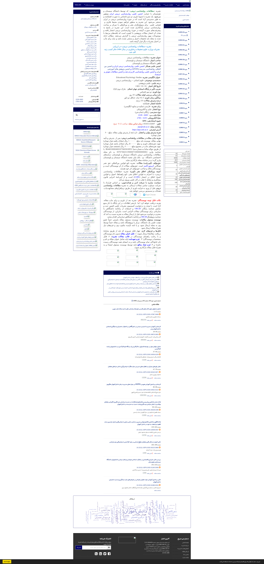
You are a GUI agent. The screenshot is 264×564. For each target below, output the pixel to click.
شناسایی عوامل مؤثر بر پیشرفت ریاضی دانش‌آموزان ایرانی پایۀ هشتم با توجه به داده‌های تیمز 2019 (133, 284)
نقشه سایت (185, 557)
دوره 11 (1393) (182, 93)
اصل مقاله (146, 320)
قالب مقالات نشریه (120, 236)
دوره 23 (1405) (182, 32)
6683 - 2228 (143, 115)
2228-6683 (79, 99)
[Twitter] (104, 554)
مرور (178, 5)
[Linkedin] (100, 554)
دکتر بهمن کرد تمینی (91, 85)
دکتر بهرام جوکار (92, 46)
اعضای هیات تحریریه (183, 548)
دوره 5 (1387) (183, 122)
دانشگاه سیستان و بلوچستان (89, 19)
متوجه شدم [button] (7, 561)
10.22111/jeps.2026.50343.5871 (148, 372)
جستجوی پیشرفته (79, 119)
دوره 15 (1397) (182, 74)
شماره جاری (186, 19)
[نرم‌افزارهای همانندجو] (122, 194)
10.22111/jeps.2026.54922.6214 (148, 389)
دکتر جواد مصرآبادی (91, 64)
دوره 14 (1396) (182, 79)
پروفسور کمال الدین (91, 80)
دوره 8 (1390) (183, 108)
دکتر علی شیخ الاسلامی (90, 54)
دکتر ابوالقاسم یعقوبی (91, 68)
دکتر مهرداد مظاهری (91, 66)
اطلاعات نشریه (169, 5)
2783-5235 (79, 101)
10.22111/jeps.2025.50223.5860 (148, 447)
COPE (137, 177)
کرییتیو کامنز (149, 166)
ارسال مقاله (143, 5)
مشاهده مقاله (157, 320)
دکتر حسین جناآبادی (91, 44)
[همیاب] (135, 194)
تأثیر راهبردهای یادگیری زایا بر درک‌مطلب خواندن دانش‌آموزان (140, 277)
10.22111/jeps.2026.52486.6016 (148, 485)
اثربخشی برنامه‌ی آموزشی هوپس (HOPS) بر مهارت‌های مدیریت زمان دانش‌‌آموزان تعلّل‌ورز (133, 384)
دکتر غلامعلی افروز (92, 37)
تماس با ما (126, 5)
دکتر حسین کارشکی (91, 60)
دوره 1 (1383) (183, 142)
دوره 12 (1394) (182, 88)
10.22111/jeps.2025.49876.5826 (148, 334)
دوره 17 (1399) (182, 64)
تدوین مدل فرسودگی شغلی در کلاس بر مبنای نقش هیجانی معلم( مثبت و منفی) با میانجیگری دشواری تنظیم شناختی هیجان (133, 280)
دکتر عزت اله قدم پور (91, 56)
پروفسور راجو (93, 78)
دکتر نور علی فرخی (91, 58)
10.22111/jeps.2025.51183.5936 (148, 467)
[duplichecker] (149, 194)
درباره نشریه (185, 545)
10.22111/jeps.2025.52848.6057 (148, 429)
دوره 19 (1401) (182, 54)
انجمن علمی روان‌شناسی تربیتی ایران (126, 14)
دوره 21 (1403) (182, 45)
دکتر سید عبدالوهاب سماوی (89, 50)
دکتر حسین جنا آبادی (91, 32)
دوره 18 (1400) (182, 59)
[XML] (132, 300)
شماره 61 (184, 35)
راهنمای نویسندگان (155, 5)
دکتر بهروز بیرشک (91, 42)
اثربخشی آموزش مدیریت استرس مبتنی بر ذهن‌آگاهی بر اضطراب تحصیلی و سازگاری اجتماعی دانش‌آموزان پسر (133, 327)
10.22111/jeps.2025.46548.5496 (148, 409)
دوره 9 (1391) (183, 103)
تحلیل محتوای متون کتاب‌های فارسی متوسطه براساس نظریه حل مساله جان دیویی (137, 308)
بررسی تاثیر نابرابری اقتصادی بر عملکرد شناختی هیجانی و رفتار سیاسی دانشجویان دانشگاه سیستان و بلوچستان (134, 460)
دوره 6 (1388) (183, 117)
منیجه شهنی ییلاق (92, 52)
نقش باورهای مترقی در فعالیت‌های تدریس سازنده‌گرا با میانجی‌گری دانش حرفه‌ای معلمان (134, 366)
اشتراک (79, 547)
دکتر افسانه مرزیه (92, 62)
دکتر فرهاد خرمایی (91, 48)
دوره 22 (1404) (182, 40)
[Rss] (96, 554)
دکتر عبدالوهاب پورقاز (90, 27)
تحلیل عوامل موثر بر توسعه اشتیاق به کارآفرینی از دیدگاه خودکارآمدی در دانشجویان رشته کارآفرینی (134, 347)
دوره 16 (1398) (182, 69)
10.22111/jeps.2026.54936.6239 (148, 354)
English (78, 5)
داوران (135, 5)
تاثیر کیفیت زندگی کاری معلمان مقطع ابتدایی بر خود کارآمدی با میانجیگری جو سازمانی (135, 441)
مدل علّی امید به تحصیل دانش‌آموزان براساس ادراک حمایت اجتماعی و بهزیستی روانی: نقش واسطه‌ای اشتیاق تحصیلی (133, 292)
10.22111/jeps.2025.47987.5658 (148, 314)
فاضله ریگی (93, 90)
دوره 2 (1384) (183, 137)
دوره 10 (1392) (182, 98)
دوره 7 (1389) (183, 113)
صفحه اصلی (186, 5)
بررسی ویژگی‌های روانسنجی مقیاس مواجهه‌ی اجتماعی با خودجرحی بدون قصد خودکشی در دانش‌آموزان (134, 288)
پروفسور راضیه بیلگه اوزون (89, 76)
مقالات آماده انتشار (184, 15)
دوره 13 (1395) (182, 83)
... (99, 249)
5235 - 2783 (142, 118)
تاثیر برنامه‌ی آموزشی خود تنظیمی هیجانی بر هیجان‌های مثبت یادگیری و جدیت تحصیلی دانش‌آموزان (135, 481)
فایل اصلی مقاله (127, 234)
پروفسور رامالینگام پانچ (90, 74)
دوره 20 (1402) (182, 49)
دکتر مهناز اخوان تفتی (91, 39)
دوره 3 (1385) (183, 132)
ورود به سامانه (89, 5)
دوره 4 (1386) (183, 127)
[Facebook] (109, 554)
